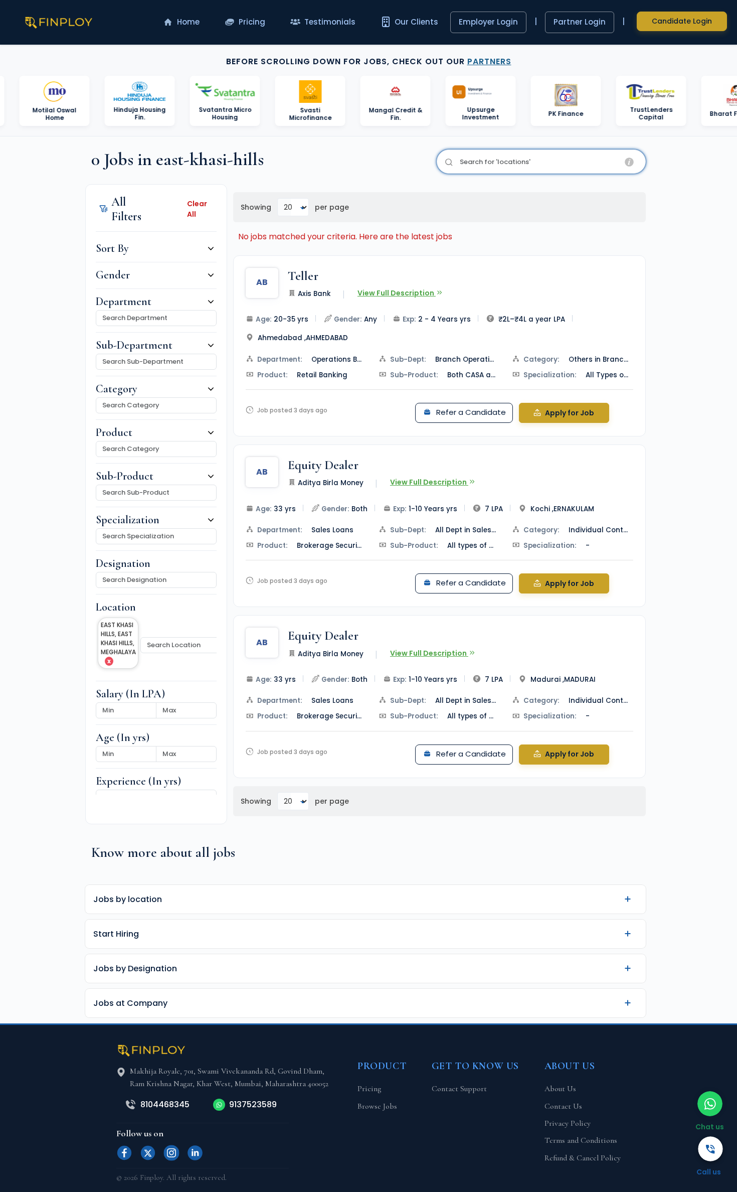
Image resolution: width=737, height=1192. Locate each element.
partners (489, 61)
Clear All (197, 209)
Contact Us (563, 1106)
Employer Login (488, 22)
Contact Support (459, 1089)
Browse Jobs (377, 1106)
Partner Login (580, 22)
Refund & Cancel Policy (582, 1158)
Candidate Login (682, 21)
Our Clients (416, 22)
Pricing (252, 22)
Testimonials (329, 22)
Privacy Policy (567, 1123)
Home (188, 22)
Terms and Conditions (580, 1140)
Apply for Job (568, 413)
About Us (560, 1089)
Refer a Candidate (470, 412)
